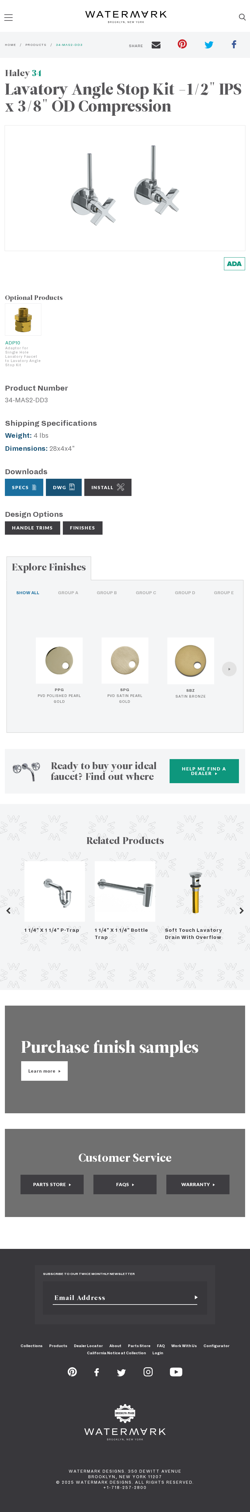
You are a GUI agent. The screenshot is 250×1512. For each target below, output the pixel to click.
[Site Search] (242, 17)
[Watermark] (126, 17)
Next (242, 910)
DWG (59, 487)
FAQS (123, 1184)
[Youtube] (176, 1374)
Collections (32, 1346)
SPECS (20, 487)
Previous (8, 910)
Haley (23, 73)
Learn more (42, 1070)
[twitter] (209, 45)
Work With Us (184, 1346)
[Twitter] (122, 1374)
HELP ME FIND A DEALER (204, 771)
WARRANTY (196, 1184)
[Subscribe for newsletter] (193, 1297)
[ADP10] (23, 319)
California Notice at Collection (116, 1353)
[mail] (156, 46)
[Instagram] (148, 1374)
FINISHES (82, 527)
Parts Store (139, 1346)
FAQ (161, 1346)
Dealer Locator (88, 1346)
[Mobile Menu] (8, 17)
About (115, 1346)
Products (58, 1346)
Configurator (216, 1346)
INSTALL (102, 487)
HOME (10, 45)
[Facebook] (96, 1374)
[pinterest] (182, 44)
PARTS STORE (50, 1184)
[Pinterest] (72, 1374)
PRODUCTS (36, 45)
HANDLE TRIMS (32, 527)
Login (157, 1353)
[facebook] (234, 45)
